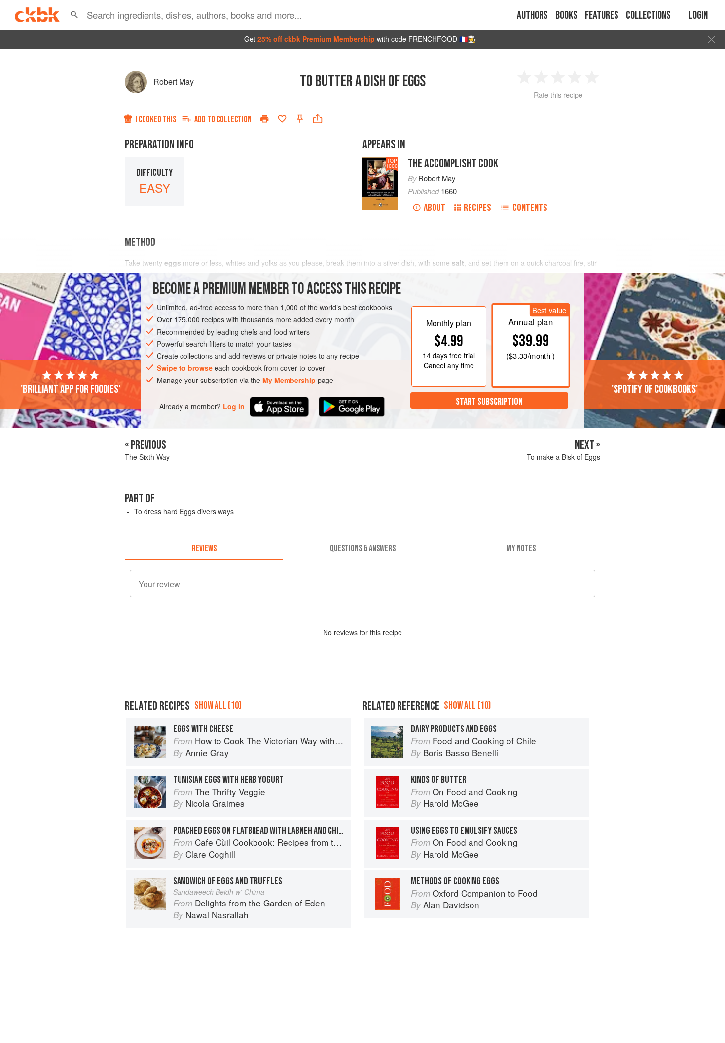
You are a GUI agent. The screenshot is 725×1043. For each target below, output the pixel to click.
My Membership (289, 380)
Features (601, 15)
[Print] (264, 119)
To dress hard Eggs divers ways (184, 511)
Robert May (173, 81)
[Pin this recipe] (300, 119)
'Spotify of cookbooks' (655, 389)
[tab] (204, 548)
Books (566, 15)
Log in (234, 406)
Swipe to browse (185, 368)
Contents (529, 208)
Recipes (477, 208)
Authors (532, 15)
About (434, 208)
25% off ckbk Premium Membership (316, 39)
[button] (74, 15)
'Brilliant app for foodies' (70, 389)
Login (698, 15)
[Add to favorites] (282, 119)
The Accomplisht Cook (453, 163)
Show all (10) (217, 705)
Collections (648, 15)
